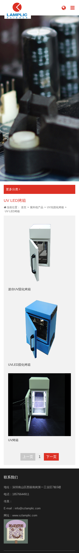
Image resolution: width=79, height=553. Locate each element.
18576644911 (20, 494)
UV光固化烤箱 (55, 207)
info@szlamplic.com (28, 508)
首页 (23, 207)
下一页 (51, 457)
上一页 (28, 457)
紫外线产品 (36, 207)
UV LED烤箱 (12, 211)
